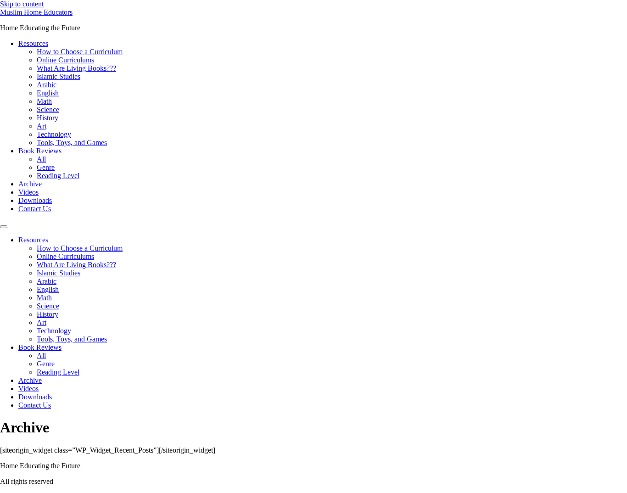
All (41, 159)
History (47, 118)
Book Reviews (40, 151)
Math (44, 101)
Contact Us (34, 209)
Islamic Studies (58, 76)
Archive (30, 184)
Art (41, 126)
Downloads (35, 200)
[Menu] (3, 226)
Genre (46, 167)
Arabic (46, 85)
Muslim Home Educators (36, 12)
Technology (54, 134)
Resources (33, 43)
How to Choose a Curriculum (80, 52)
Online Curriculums (65, 60)
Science (48, 109)
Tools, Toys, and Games (72, 142)
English (48, 93)
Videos (28, 192)
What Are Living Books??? (76, 68)
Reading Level (58, 175)
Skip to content (22, 4)
